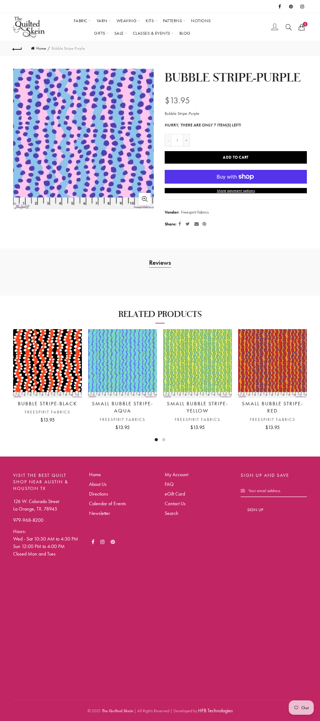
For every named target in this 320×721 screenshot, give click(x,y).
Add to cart (235, 157)
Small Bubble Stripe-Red (272, 407)
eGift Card (175, 494)
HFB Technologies (215, 710)
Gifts (99, 33)
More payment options (236, 190)
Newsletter (99, 513)
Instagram (302, 6)
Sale (119, 33)
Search (171, 513)
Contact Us (175, 503)
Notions (201, 20)
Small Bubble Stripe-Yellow (197, 407)
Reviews (160, 263)
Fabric (81, 20)
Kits (150, 20)
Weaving (127, 20)
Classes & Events (151, 33)
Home (41, 48)
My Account (176, 474)
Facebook (280, 6)
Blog (185, 33)
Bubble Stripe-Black (47, 403)
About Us (98, 484)
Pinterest (291, 6)
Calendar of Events (107, 503)
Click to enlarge (145, 199)
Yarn (102, 20)
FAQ (169, 484)
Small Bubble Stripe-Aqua (122, 407)
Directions (98, 494)
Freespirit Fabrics (195, 212)
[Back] (17, 48)
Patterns (172, 20)
